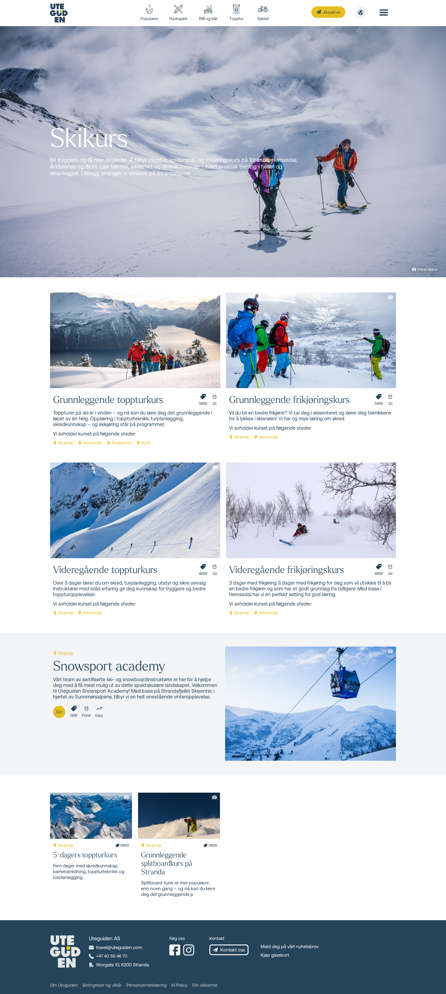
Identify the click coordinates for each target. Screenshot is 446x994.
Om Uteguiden (64, 985)
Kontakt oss (331, 12)
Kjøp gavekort (275, 955)
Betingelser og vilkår (102, 985)
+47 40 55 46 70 (111, 956)
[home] (59, 13)
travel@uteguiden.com (119, 947)
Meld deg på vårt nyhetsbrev (290, 946)
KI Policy (179, 985)
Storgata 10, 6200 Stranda (122, 964)
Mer (59, 711)
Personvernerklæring (147, 985)
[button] (360, 12)
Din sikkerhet (205, 985)
